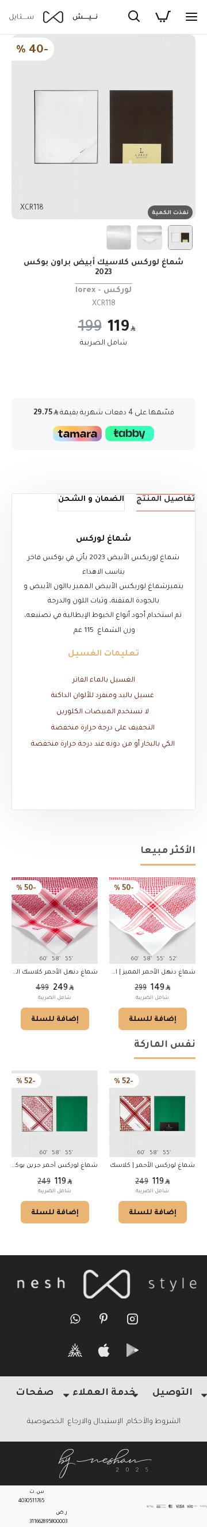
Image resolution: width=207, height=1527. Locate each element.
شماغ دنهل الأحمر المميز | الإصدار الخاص (152, 972)
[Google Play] (132, 1350)
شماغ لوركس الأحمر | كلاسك (152, 1165)
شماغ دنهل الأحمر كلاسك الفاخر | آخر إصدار (55, 972)
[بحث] (134, 17)
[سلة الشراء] (162, 17)
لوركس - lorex (103, 290)
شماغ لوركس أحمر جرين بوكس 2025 (55, 1165)
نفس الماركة (164, 1045)
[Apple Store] (104, 1350)
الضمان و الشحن (91, 499)
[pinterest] (104, 1318)
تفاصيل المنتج (165, 499)
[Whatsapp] (75, 1318)
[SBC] (75, 1350)
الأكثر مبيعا (167, 851)
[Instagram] (132, 1318)
